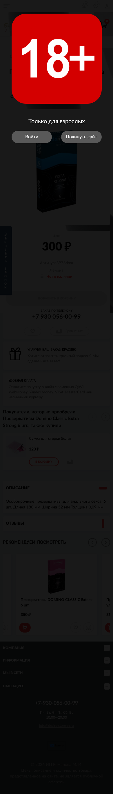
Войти (31, 137)
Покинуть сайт (81, 137)
